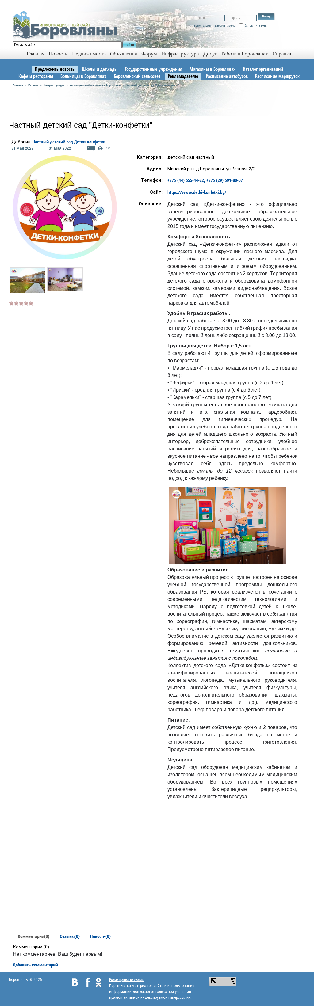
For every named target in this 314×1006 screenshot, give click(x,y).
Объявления (123, 54)
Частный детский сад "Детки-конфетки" (152, 85)
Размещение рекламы (126, 979)
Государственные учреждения (153, 69)
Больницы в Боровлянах (83, 76)
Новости (58, 54)
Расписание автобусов (227, 76)
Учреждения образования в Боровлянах (95, 85)
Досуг (210, 54)
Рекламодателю (183, 76)
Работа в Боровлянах (244, 54)
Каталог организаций (263, 69)
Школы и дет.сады (99, 69)
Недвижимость (89, 54)
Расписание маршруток (277, 76)
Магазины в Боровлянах (213, 69)
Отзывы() (70, 936)
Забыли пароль (225, 25)
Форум (149, 54)
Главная (18, 85)
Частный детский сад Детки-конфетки (69, 142)
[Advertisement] (60, 349)
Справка (282, 54)
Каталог (33, 85)
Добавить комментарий (35, 965)
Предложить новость (55, 69)
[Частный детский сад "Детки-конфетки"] (27, 280)
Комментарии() (33, 936)
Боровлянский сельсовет (137, 76)
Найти (129, 44)
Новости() (100, 936)
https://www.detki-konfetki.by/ (196, 192)
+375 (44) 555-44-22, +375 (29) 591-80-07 (205, 180)
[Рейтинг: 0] (21, 302)
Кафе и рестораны (35, 76)
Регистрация (202, 25)
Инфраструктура (180, 54)
